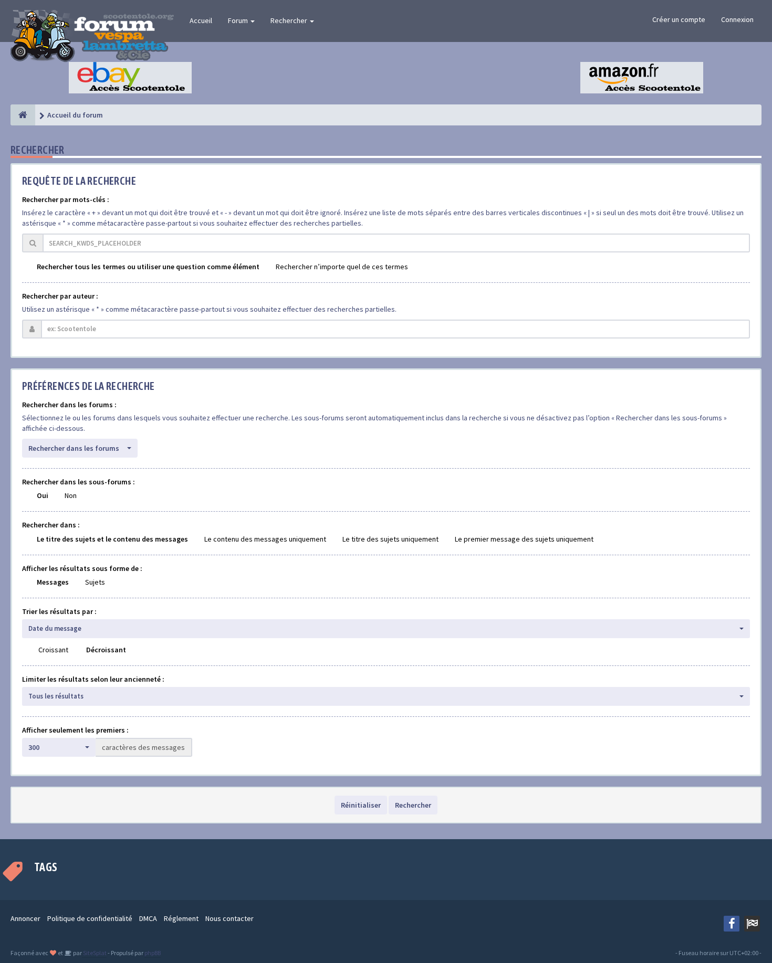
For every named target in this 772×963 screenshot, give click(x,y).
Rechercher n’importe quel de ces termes (342, 266)
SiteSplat (94, 953)
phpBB (152, 953)
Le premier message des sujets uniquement (524, 539)
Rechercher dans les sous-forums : (78, 481)
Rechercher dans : (51, 525)
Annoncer (25, 918)
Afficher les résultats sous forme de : (82, 568)
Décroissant (106, 649)
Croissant (53, 649)
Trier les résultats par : (59, 611)
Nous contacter (229, 918)
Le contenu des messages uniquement (265, 539)
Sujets (95, 582)
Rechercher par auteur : (60, 296)
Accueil (201, 20)
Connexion (737, 19)
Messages (53, 582)
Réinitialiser (361, 805)
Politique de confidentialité (89, 918)
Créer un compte (678, 19)
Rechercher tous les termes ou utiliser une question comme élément (148, 266)
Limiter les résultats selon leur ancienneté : (93, 679)
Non (71, 495)
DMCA (148, 918)
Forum (238, 20)
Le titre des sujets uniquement (390, 539)
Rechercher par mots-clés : (65, 199)
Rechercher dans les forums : (69, 404)
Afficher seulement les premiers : (75, 730)
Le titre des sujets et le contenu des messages (112, 539)
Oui (42, 495)
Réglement (181, 918)
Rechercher (289, 20)
